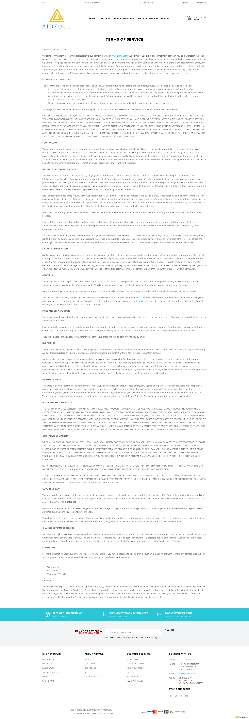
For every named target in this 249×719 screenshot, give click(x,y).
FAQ (128, 672)
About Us (89, 659)
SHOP (104, 18)
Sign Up (170, 630)
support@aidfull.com (189, 673)
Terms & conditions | (80, 713)
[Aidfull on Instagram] (186, 696)
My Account (132, 659)
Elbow (45, 676)
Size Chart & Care (135, 681)
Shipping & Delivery (135, 663)
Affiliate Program (93, 676)
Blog (87, 672)
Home (92, 18)
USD (44, 3)
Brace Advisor (122, 18)
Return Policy (133, 676)
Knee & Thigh (48, 663)
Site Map (109, 713)
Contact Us (132, 685)
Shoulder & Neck (50, 672)
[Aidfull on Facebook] (170, 696)
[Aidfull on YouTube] (181, 696)
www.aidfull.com (120, 55)
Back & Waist (48, 668)
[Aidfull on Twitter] (176, 696)
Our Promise (90, 668)
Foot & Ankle (48, 659)
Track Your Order (135, 668)
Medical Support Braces (153, 18)
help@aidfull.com (144, 301)
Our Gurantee (91, 663)
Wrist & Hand (48, 681)
